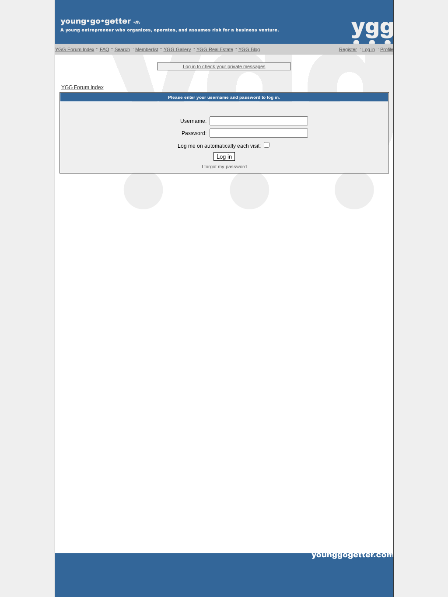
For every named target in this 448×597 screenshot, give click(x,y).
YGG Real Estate (214, 49)
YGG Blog (249, 49)
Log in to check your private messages (224, 66)
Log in (368, 49)
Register (348, 49)
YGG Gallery (177, 49)
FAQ (104, 49)
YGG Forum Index (74, 49)
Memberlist (146, 49)
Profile (386, 49)
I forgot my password (224, 166)
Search (122, 49)
